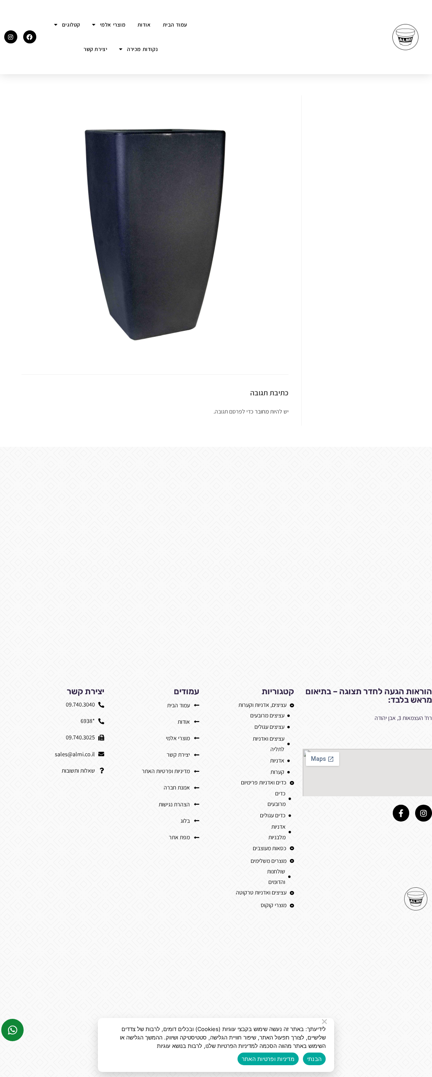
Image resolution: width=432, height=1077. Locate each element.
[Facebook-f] (401, 813)
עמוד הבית (175, 24)
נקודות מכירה (142, 49)
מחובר (262, 411)
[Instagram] (10, 36)
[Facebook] (29, 36)
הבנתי (314, 1059)
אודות (144, 24)
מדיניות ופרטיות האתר (268, 1059)
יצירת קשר (95, 49)
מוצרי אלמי (113, 24)
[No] (325, 1021)
